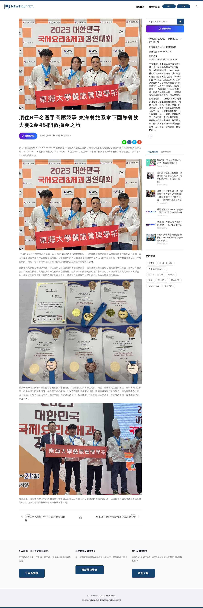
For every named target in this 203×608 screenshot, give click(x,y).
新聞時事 (67, 135)
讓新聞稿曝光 (90, 569)
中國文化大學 (166, 263)
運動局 (171, 274)
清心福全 (169, 286)
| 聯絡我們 (115, 600)
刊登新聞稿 (31, 573)
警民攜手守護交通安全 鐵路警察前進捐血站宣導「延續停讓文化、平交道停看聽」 (169, 177)
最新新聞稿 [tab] (166, 151)
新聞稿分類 (154, 6)
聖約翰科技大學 (155, 274)
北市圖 (151, 263)
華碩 (150, 280)
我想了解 (143, 573)
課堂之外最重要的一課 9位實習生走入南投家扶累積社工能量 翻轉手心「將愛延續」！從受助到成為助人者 (170, 195)
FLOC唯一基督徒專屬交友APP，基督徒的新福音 (169, 161)
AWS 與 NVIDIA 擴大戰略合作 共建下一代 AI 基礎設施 (170, 223)
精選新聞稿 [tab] (153, 151)
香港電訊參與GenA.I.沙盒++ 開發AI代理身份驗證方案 (170, 211)
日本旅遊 (175, 280)
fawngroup (154, 286)
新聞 (58, 135)
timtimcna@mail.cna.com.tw (163, 59)
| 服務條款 (95, 600)
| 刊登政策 (86, 600)
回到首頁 (140, 6)
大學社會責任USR (156, 268)
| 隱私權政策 (105, 600)
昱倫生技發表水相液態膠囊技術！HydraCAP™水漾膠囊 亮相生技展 (170, 237)
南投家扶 (162, 280)
